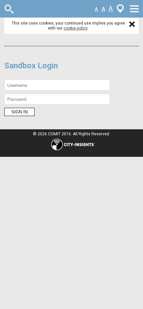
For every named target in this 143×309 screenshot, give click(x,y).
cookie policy (75, 28)
